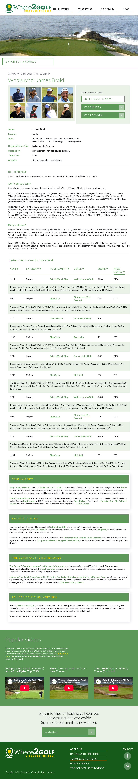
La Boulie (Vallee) (82, 318)
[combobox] (103, 107)
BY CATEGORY (93, 115)
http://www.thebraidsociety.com (47, 160)
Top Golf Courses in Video (87, 768)
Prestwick (79, 337)
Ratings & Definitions (84, 753)
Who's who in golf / (21, 73)
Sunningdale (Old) (83, 356)
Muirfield (78, 375)
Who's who (85, 9)
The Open (55, 298)
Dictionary (107, 9)
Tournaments (61, 9)
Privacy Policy (79, 763)
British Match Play (59, 279)
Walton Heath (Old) (83, 279)
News (126, 9)
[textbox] (92, 107)
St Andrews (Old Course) (82, 298)
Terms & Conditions (83, 758)
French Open (56, 318)
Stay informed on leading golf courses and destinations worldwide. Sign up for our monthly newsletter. (69, 718)
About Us (76, 749)
